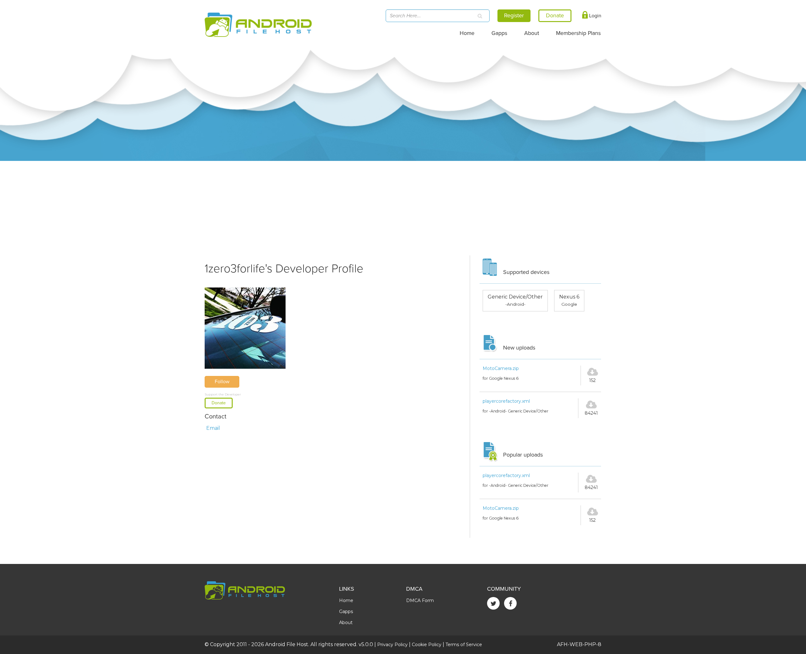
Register (514, 15)
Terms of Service (464, 644)
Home (467, 33)
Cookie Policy (426, 644)
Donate (219, 403)
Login (594, 16)
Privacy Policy (392, 644)
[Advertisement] (403, 208)
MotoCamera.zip (501, 368)
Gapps (499, 33)
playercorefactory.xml (506, 401)
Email (213, 428)
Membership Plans (578, 33)
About (531, 33)
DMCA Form (420, 600)
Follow (222, 381)
